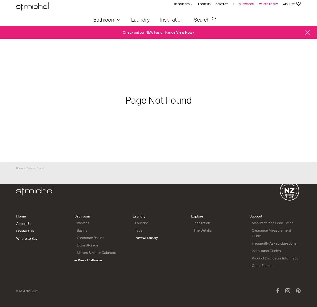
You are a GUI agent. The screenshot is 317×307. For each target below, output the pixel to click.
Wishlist (289, 4)
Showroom (246, 4)
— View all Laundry (145, 238)
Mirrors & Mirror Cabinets (96, 252)
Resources (182, 4)
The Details (202, 230)
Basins (82, 230)
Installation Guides (266, 251)
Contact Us (25, 231)
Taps (138, 230)
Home (19, 168)
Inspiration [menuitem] (171, 19)
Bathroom (82, 216)
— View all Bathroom (88, 260)
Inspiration (202, 223)
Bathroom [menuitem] (104, 19)
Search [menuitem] (202, 19)
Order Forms (262, 265)
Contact (222, 4)
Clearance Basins (90, 238)
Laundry (139, 216)
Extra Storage (87, 245)
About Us (204, 4)
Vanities (83, 223)
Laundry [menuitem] (140, 19)
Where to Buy (268, 4)
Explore (197, 216)
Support (255, 216)
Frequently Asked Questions (274, 243)
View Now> (185, 32)
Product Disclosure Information (276, 258)
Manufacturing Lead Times (273, 223)
